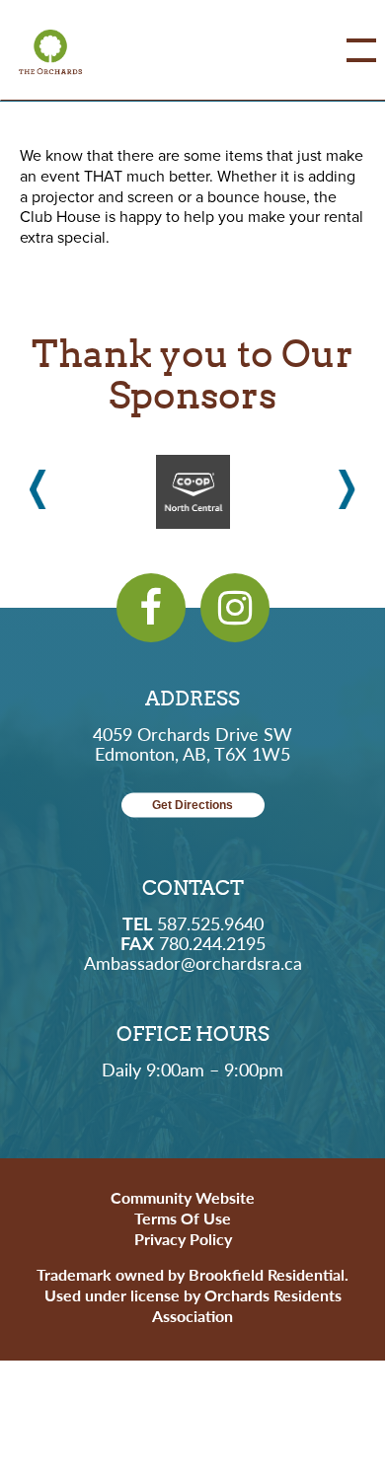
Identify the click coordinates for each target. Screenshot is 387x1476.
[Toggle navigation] (346, 50)
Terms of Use (182, 1218)
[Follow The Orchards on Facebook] (151, 607)
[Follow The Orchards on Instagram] (235, 607)
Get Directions (192, 805)
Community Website (183, 1197)
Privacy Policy (183, 1238)
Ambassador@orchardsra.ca (193, 962)
